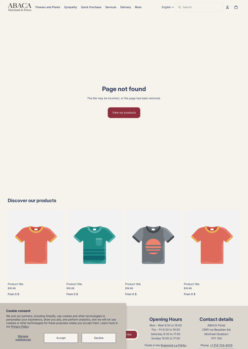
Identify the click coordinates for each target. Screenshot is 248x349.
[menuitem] (138, 7)
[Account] (227, 7)
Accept (61, 338)
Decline (98, 338)
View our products (124, 112)
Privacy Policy (20, 326)
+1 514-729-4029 (221, 345)
